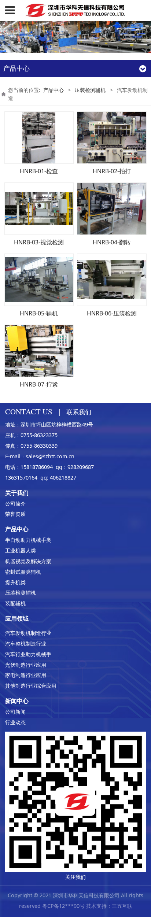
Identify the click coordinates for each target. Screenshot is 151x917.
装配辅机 (15, 603)
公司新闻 (15, 711)
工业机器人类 (20, 550)
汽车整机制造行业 (25, 643)
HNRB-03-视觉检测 (39, 242)
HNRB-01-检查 (39, 171)
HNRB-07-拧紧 (39, 384)
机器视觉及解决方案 (28, 561)
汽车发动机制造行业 (28, 632)
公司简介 (15, 503)
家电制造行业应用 (25, 675)
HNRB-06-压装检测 (112, 313)
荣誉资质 (15, 513)
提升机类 (15, 582)
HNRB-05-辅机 (39, 313)
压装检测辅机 (90, 89)
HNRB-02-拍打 (112, 171)
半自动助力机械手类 (28, 539)
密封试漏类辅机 (23, 571)
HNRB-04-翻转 (112, 242)
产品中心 (53, 89)
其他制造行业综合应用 (30, 685)
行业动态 (15, 722)
